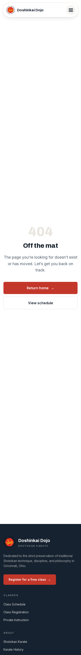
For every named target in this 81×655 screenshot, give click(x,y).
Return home (40, 288)
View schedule (40, 303)
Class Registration (16, 612)
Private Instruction (16, 620)
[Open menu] (71, 10)
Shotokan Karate (15, 641)
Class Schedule (14, 604)
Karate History (13, 649)
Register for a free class (30, 579)
